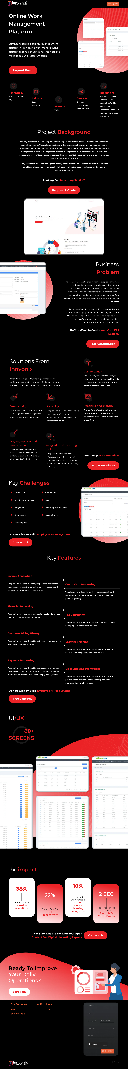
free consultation (102, 343)
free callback (22, 698)
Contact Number (105, 1020)
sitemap (116, 1062)
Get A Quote (113, 4)
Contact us (95, 935)
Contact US (20, 542)
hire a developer (103, 465)
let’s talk (19, 991)
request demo (23, 70)
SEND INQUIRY (107, 1051)
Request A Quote (64, 190)
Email (90, 1013)
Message (90, 1035)
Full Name (91, 1006)
